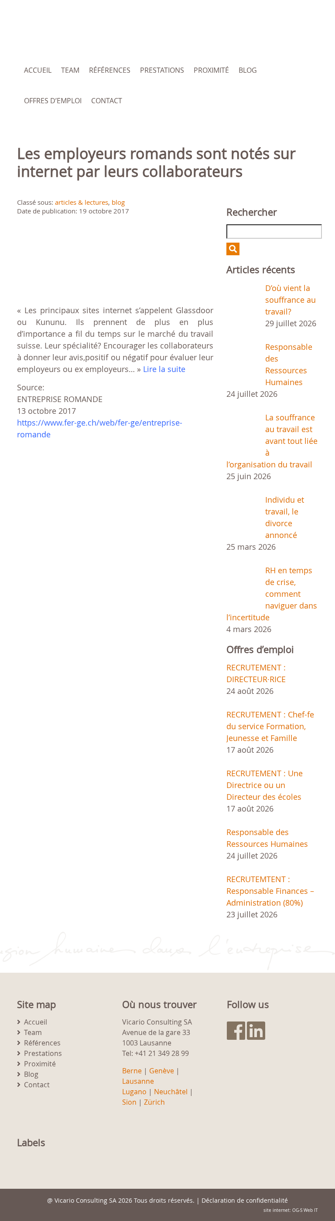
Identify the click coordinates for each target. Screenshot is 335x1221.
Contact (106, 100)
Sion (129, 1102)
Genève (161, 1071)
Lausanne (138, 1081)
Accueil (37, 70)
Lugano (134, 1091)
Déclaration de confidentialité (245, 1200)
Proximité (211, 70)
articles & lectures (81, 202)
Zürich (154, 1102)
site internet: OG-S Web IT (290, 1210)
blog (118, 202)
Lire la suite (164, 369)
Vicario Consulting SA (85, 1200)
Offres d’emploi (53, 100)
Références (109, 70)
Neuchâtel (171, 1091)
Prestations (162, 70)
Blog (248, 70)
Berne (132, 1071)
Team (70, 70)
